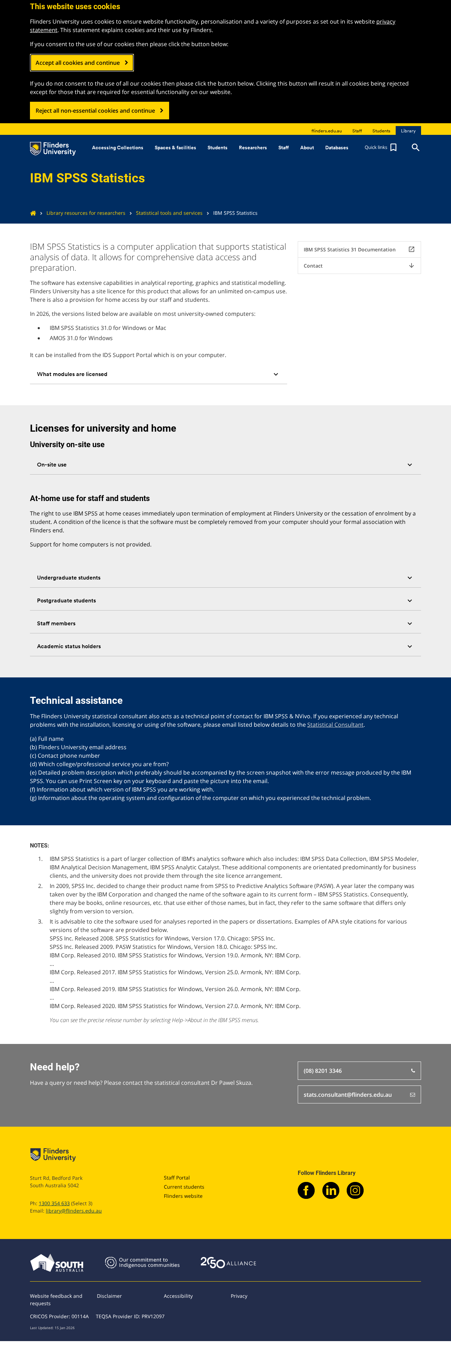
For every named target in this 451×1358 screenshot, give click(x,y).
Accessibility (178, 1296)
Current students (184, 1186)
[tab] (158, 374)
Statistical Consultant (335, 724)
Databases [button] (336, 147)
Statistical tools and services (169, 212)
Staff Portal (177, 1177)
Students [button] (218, 147)
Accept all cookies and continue (78, 63)
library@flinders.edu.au (74, 1210)
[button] (382, 147)
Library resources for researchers (86, 212)
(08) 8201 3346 (323, 1071)
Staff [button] (283, 147)
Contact (359, 265)
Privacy (239, 1296)
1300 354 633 (54, 1203)
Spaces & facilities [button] (175, 147)
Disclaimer (109, 1296)
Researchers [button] (253, 147)
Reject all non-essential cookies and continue (95, 110)
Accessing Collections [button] (117, 147)
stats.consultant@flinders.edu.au (348, 1095)
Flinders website (183, 1196)
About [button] (307, 147)
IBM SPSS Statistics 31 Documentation (359, 249)
